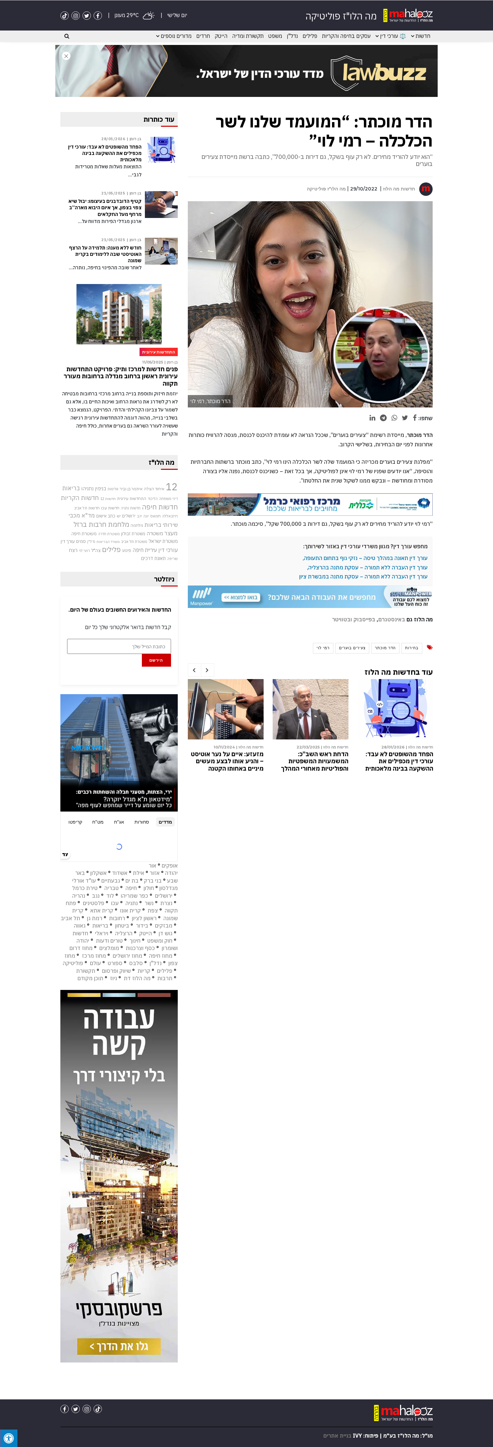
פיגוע (126, 550)
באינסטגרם (391, 619)
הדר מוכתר (385, 648)
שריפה (172, 558)
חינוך (135, 940)
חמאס (155, 515)
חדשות (423, 36)
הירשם (156, 660)
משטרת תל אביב (134, 541)
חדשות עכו (110, 507)
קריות (144, 970)
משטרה (155, 533)
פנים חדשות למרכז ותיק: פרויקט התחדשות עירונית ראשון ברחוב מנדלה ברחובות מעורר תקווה (121, 376)
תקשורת (85, 970)
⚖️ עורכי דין (393, 36)
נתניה (131, 903)
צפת (153, 910)
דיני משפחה (168, 498)
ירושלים (128, 516)
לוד (110, 895)
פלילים (310, 36)
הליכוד (153, 498)
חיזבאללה (170, 515)
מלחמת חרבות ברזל (101, 524)
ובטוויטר (342, 619)
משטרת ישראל (163, 541)
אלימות (113, 489)
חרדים (203, 36)
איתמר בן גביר (131, 488)
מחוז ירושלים (127, 955)
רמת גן (94, 918)
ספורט (115, 963)
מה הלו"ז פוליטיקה (326, 189)
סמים (81, 541)
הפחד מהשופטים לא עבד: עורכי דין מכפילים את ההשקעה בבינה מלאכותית (399, 761)
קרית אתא (101, 910)
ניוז (113, 978)
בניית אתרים (337, 1435)
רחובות (117, 918)
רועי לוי (84, 550)
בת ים (132, 880)
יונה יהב (143, 516)
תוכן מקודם (90, 978)
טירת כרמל (85, 888)
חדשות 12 (108, 498)
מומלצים (109, 948)
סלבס (136, 963)
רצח (73, 550)
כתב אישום (105, 515)
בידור (142, 925)
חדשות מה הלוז (399, 189)
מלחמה (136, 525)
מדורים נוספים (176, 36)
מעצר (171, 533)
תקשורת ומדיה (248, 36)
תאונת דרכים (153, 558)
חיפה (131, 888)
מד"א (88, 515)
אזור (155, 873)
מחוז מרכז (94, 955)
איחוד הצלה (154, 488)
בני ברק (153, 880)
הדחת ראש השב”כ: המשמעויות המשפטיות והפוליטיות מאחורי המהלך (314, 761)
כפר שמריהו (134, 895)
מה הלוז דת (137, 978)
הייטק (221, 36)
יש (119, 515)
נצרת (166, 903)
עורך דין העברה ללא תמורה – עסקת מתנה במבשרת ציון (363, 576)
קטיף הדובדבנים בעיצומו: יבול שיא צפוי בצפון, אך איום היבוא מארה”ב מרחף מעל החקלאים (105, 207)
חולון (149, 888)
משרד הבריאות (108, 541)
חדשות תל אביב (87, 507)
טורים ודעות (109, 940)
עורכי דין (168, 550)
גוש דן (165, 933)
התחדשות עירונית (131, 498)
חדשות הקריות (80, 498)
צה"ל (96, 550)
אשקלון (98, 873)
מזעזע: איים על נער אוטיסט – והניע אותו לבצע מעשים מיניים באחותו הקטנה (227, 761)
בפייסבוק (364, 619)
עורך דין (68, 541)
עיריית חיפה (144, 550)
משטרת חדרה (109, 534)
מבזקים (163, 925)
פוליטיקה (73, 963)
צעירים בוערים (352, 648)
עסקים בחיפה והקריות (346, 36)
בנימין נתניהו (93, 488)
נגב (96, 895)
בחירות (412, 648)
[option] (395, 727)
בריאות (71, 488)
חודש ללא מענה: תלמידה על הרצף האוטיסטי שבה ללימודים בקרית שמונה (105, 254)
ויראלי (101, 933)
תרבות (164, 978)
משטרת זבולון (133, 534)
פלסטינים (93, 903)
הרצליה (123, 933)
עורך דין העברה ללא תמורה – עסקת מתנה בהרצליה (368, 567)
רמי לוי (323, 648)
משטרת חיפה (84, 534)
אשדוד (119, 873)
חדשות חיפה (160, 506)
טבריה (111, 888)
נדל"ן (292, 36)
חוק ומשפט (159, 940)
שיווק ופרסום (116, 970)
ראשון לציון (144, 918)
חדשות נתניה (131, 508)
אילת (138, 873)
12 (172, 486)
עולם (95, 963)
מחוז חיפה (160, 955)
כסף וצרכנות (140, 948)
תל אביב (70, 918)
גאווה (80, 925)
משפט (275, 36)
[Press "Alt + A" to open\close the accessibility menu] (8, 1438)
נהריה (78, 895)
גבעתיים (110, 880)
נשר (149, 903)
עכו (115, 903)
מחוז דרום (81, 948)
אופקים (170, 865)
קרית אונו (130, 910)
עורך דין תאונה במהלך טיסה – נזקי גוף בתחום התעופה (366, 558)
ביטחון (122, 925)
